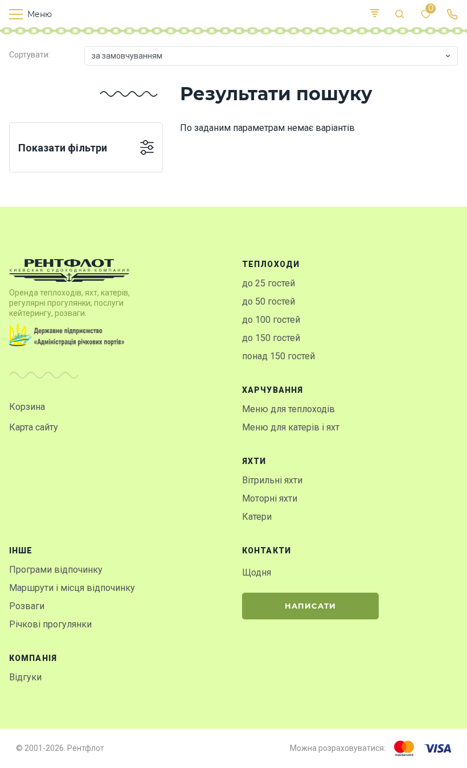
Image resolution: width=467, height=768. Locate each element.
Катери (257, 516)
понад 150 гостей (278, 356)
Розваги (26, 606)
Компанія (33, 658)
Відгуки (25, 677)
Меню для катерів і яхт (290, 427)
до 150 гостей (271, 337)
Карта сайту (33, 427)
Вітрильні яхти (272, 480)
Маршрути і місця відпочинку (72, 587)
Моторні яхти (269, 498)
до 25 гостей (268, 283)
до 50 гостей (268, 301)
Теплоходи (271, 264)
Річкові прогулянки (50, 624)
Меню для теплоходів (288, 409)
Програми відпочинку (56, 569)
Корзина (27, 406)
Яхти (254, 461)
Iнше (20, 550)
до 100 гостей (271, 319)
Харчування (272, 390)
